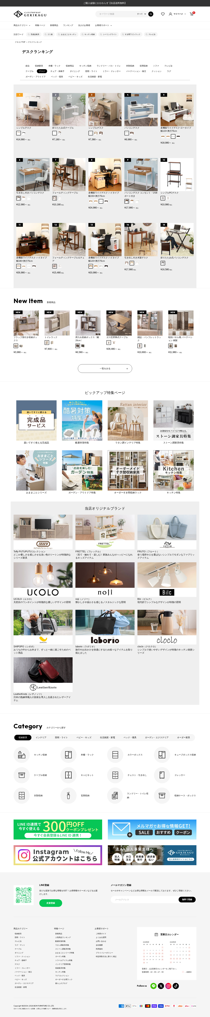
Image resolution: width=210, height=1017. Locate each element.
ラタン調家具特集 (62, 945)
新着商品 (54, 25)
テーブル (30, 71)
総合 (28, 66)
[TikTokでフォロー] (176, 986)
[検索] (150, 14)
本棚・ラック (54, 66)
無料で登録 (187, 899)
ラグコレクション (62, 976)
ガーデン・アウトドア (36, 76)
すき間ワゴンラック (132, 34)
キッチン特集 (60, 972)
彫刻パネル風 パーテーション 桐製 (180, 339)
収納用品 (70, 66)
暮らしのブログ (61, 983)
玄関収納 (144, 66)
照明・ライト (91, 71)
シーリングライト (110, 34)
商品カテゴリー (21, 25)
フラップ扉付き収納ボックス (25, 339)
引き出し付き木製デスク (136, 257)
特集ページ (40, 25)
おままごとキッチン (68, 34)
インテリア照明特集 (63, 964)
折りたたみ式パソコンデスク (174, 257)
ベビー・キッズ (75, 76)
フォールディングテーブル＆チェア (68, 259)
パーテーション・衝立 (136, 71)
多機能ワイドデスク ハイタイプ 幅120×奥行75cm (103, 259)
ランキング (68, 25)
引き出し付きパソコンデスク (30, 192)
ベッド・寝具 (57, 76)
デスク (42, 71)
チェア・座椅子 (57, 71)
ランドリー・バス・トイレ (109, 66)
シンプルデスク (23, 128)
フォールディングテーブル (65, 192)
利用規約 (99, 949)
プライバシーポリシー (104, 953)
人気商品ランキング (63, 937)
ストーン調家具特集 (63, 949)
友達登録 (50, 903)
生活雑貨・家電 (95, 76)
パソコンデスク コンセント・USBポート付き (140, 194)
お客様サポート (102, 25)
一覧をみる (105, 368)
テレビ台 (152, 34)
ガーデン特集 (60, 957)
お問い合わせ (101, 941)
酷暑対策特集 (60, 941)
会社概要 (99, 945)
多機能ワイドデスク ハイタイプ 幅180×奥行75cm (31, 259)
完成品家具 (35, 34)
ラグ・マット (20, 945)
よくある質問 (101, 937)
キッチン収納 (89, 34)
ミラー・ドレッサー (112, 71)
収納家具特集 (60, 968)
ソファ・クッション (22, 957)
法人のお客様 (84, 25)
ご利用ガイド (101, 934)
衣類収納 (130, 66)
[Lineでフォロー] (153, 986)
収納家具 (39, 66)
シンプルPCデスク (170, 192)
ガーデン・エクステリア (24, 983)
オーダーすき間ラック (63, 979)
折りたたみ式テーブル (63, 128)
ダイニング (75, 71)
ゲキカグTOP (20, 42)
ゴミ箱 (50, 34)
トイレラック (51, 337)
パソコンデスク (131, 128)
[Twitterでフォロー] (161, 986)
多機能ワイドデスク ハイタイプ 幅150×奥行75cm (103, 194)
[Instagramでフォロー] (168, 986)
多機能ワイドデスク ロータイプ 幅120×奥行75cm (176, 129)
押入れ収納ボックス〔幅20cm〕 (87, 339)
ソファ (156, 66)
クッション (157, 71)
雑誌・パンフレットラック (149, 339)
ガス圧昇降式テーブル (117, 337)
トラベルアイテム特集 (63, 960)
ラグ (169, 71)
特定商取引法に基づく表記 (106, 957)
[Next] (190, 324)
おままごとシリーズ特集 (64, 953)
